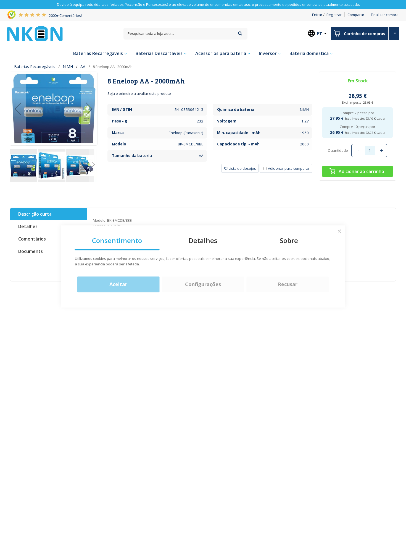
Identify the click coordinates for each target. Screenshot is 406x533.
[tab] (209, 81)
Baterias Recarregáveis (34, 66)
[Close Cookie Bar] (339, 231)
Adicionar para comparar (289, 168)
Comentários (32, 239)
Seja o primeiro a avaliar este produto (139, 93)
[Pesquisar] (240, 33)
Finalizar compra (385, 14)
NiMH (68, 66)
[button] (18, 109)
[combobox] (185, 33)
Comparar (355, 14)
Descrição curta (35, 214)
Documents (30, 251)
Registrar (334, 14)
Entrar (317, 14)
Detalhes (28, 226)
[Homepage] (35, 33)
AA (82, 66)
